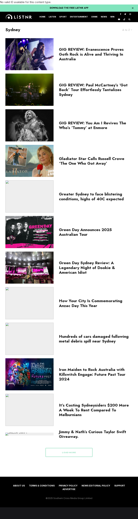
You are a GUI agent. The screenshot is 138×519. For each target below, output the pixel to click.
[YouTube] (119, 19)
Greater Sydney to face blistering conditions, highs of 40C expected (91, 196)
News (104, 17)
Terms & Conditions (42, 485)
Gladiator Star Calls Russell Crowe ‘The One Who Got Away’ (91, 161)
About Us (19, 485)
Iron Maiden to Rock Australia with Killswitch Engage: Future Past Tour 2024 (92, 374)
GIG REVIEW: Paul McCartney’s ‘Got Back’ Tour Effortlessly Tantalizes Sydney (93, 90)
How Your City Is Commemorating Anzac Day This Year (90, 303)
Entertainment (79, 17)
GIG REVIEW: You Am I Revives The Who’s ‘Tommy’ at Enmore (92, 125)
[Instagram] (130, 14)
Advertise (69, 489)
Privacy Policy (68, 485)
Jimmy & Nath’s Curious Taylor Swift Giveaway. (92, 434)
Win (112, 17)
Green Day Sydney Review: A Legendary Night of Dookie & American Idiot (87, 267)
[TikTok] (124, 19)
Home (42, 17)
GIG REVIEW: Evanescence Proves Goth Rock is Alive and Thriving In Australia (91, 54)
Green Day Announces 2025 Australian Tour (85, 232)
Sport (63, 17)
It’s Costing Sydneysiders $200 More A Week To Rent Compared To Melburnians (94, 410)
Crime (94, 17)
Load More (69, 452)
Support (119, 485)
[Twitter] (125, 14)
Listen (52, 17)
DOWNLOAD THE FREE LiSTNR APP (69, 8)
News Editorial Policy (96, 485)
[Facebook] (120, 14)
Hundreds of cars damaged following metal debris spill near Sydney (94, 339)
